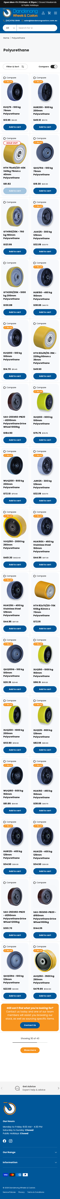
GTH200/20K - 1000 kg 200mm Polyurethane (14, 296)
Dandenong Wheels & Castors (22, 1188)
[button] (49, 13)
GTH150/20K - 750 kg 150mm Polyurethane (13, 235)
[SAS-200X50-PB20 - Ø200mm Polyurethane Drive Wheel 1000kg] (15, 401)
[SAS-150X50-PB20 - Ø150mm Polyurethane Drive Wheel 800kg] (45, 896)
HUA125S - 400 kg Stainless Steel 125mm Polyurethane (13, 610)
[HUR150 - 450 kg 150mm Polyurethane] (45, 277)
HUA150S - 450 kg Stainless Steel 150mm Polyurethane (43, 546)
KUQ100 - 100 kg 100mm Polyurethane (12, 356)
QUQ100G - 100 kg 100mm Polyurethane (13, 673)
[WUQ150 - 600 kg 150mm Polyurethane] (15, 775)
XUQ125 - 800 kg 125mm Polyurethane (42, 733)
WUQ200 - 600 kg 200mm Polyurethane (13, 484)
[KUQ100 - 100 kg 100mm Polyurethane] (15, 337)
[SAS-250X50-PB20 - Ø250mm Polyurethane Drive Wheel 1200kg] (15, 896)
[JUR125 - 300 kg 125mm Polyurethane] (45, 465)
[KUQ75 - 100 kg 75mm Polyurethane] (15, 91)
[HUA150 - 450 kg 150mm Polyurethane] (45, 775)
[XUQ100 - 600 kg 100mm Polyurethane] (45, 401)
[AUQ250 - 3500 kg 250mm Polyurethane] (45, 960)
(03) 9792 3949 (13, 21)
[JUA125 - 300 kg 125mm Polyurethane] (45, 216)
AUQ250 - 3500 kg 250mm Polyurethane (43, 979)
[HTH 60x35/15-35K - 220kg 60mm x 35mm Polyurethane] (45, 337)
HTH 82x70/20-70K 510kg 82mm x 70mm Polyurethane (44, 610)
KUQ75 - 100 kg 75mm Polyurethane (12, 110)
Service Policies (9, 1192)
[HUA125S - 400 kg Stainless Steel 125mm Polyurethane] (15, 590)
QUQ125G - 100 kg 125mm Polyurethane (13, 979)
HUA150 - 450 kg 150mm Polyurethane (42, 794)
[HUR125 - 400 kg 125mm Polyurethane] (15, 836)
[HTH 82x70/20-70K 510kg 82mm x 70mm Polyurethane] (45, 590)
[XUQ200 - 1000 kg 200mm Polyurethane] (15, 714)
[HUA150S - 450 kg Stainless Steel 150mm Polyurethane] (45, 526)
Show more (30, 1050)
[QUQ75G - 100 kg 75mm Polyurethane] (45, 152)
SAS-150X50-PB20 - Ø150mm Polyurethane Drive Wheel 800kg (44, 917)
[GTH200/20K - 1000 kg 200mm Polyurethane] (14, 277)
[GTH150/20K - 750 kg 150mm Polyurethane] (14, 216)
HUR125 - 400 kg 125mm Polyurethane (12, 855)
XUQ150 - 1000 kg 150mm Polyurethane (43, 673)
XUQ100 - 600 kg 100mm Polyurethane (42, 420)
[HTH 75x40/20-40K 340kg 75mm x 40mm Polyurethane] (15, 152)
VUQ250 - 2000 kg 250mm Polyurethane (13, 545)
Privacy (21, 1192)
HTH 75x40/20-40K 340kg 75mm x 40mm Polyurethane (14, 172)
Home (6, 38)
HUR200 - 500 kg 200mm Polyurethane (43, 110)
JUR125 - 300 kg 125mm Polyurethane (42, 484)
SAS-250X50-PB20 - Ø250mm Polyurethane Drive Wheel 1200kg (14, 917)
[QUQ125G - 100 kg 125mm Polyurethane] (15, 960)
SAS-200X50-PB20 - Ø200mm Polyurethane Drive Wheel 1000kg (14, 421)
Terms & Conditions (35, 1192)
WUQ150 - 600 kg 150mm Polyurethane (13, 794)
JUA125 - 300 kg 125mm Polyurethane (42, 235)
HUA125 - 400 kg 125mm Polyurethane (42, 855)
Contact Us (30, 1025)
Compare (44, 66)
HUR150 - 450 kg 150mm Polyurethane (42, 296)
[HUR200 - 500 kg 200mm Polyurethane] (45, 91)
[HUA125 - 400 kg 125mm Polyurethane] (45, 836)
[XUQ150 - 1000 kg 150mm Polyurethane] (45, 654)
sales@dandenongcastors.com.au (40, 21)
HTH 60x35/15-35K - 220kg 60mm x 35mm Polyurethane (44, 358)
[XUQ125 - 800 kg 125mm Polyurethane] (45, 714)
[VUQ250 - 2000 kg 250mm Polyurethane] (15, 526)
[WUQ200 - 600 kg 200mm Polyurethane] (15, 465)
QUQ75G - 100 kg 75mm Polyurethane (43, 171)
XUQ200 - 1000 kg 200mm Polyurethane (13, 733)
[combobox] (30, 28)
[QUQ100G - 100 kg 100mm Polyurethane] (15, 654)
